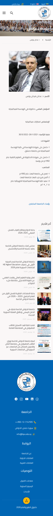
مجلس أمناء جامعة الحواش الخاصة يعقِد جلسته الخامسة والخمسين (20, 247)
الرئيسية (48, 39)
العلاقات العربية (26, 463)
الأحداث (27, 492)
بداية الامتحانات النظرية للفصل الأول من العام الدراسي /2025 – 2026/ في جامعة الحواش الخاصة (18, 296)
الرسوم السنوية (26, 486)
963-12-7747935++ (24, 422)
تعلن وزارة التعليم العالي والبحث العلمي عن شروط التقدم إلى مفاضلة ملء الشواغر (18, 280)
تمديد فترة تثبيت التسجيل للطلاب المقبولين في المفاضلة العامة (22, 326)
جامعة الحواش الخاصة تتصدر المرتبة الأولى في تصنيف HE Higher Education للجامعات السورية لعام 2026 (19, 264)
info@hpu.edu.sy (24, 434)
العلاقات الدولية (26, 458)
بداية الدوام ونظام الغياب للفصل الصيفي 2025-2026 (21, 231)
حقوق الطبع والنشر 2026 (26, 507)
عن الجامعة (27, 453)
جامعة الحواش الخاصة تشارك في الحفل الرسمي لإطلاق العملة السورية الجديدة (19, 312)
